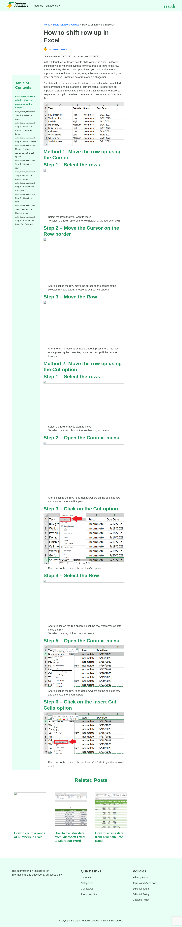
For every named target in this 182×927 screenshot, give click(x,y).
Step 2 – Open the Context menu (23, 177)
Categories (87, 883)
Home (47, 24)
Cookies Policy (141, 899)
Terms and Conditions (145, 883)
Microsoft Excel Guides (66, 24)
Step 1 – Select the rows (23, 117)
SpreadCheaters (59, 49)
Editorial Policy (141, 894)
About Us (38, 5)
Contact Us (87, 888)
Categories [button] (52, 5)
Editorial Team (141, 888)
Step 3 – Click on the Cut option (24, 188)
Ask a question (89, 894)
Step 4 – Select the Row (23, 200)
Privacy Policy (141, 877)
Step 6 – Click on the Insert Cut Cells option (25, 222)
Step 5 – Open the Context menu (23, 211)
